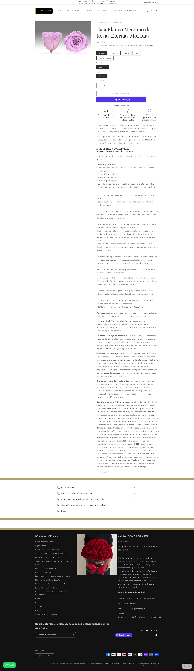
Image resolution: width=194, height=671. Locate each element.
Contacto (39, 607)
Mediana (102, 67)
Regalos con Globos (43, 572)
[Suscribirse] (73, 635)
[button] (61, 11)
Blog (37, 603)
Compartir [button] (103, 472)
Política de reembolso (94, 663)
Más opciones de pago (121, 105)
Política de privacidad (111, 663)
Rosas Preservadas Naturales (47, 550)
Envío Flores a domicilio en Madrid (50, 584)
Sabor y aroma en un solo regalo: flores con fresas (53, 562)
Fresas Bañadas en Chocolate (47, 557)
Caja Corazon (40, 546)
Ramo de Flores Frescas (45, 542)
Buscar (38, 610)
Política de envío (143, 663)
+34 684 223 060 (129, 604)
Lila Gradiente (105, 58)
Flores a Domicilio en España (47, 580)
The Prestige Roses (62, 663)
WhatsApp (9, 665)
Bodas (38, 599)
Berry (126, 53)
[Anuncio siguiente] (120, 2)
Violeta (102, 53)
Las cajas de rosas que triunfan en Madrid (52, 576)
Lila (136, 53)
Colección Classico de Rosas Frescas (50, 553)
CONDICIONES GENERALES (46, 614)
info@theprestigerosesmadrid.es (145, 617)
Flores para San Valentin (45, 568)
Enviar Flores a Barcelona (46, 588)
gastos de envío (121, 45)
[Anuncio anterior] (73, 2)
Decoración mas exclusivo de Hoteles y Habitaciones (51, 593)
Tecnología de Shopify (77, 663)
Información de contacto (150, 666)
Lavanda (114, 53)
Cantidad (100, 81)
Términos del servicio (128, 663)
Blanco (102, 76)
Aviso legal (155, 663)
